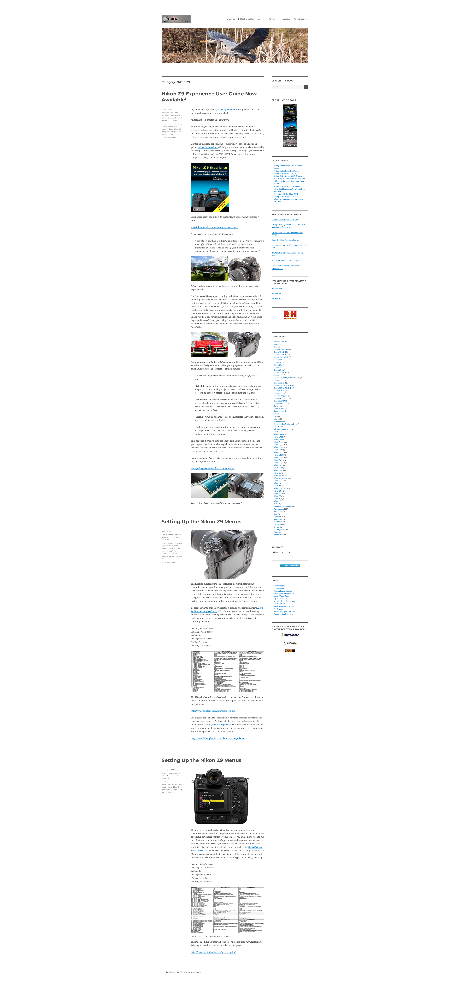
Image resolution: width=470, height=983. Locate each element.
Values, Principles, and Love (284, 612)
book (164, 124)
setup (164, 556)
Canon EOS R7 (279, 391)
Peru (275, 504)
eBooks (170, 113)
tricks (180, 132)
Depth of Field (279, 409)
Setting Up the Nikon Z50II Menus (287, 174)
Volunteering (279, 535)
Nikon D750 (278, 460)
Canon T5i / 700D (280, 403)
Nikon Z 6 (277, 483)
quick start (168, 553)
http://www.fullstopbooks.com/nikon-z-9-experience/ (218, 738)
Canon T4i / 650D (280, 401)
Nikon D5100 (279, 440)
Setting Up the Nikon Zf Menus (286, 197)
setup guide (171, 556)
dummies (170, 124)
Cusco (276, 406)
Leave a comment (169, 138)
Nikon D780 (278, 465)
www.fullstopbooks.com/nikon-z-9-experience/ (214, 227)
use (163, 134)
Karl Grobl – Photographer (284, 594)
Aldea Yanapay (279, 586)
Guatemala (278, 421)
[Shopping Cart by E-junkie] (290, 650)
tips (175, 132)
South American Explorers (284, 606)
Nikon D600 (278, 447)
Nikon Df (277, 473)
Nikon (179, 115)
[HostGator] (290, 635)
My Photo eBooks (280, 599)
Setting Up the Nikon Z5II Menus (286, 171)
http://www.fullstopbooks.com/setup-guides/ (213, 711)
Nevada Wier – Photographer (285, 601)
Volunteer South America (283, 614)
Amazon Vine (279, 342)
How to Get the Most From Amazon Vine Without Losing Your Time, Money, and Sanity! (289, 181)
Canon (276, 347)
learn (171, 126)
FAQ (275, 416)
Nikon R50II (278, 481)
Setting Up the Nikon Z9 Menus (201, 522)
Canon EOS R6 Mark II (282, 385)
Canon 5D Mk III (280, 355)
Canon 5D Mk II (280, 352)
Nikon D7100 (279, 455)
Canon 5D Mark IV (281, 349)
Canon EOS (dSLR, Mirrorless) (285, 378)
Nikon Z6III (278, 494)
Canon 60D (278, 360)
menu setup (166, 551)
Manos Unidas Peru (281, 596)
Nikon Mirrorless (168, 118)
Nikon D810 (278, 468)
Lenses (276, 427)
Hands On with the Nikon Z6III (286, 194)
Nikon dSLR (278, 476)
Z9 (175, 134)
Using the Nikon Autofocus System (285, 240)
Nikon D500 (278, 437)
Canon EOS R (279, 380)
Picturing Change (168, 972)
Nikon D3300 (279, 434)
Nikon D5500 (279, 445)
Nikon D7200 (279, 458)
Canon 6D (277, 362)
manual (177, 126)
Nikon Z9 (178, 118)
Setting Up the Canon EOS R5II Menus (288, 176)
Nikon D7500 (279, 463)
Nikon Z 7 (277, 486)
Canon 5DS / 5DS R (281, 357)
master (164, 129)
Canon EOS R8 (279, 393)
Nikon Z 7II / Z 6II (281, 488)
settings (170, 132)
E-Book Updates (246, 19)
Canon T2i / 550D (280, 396)
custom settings (168, 543)
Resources (285, 19)
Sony (276, 514)
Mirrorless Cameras (169, 115)
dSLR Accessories (280, 411)
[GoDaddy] (290, 643)
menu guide (167, 548)
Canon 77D (278, 367)
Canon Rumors (279, 588)
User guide (169, 134)
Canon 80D (278, 375)
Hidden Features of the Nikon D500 (285, 261)
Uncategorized (279, 530)
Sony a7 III (278, 517)
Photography (167, 120)
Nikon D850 (278, 470)
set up (164, 132)
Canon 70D (278, 365)
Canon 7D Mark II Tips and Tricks (285, 219)
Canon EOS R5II (280, 383)
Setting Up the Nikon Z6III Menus (287, 186)
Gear (260, 19)
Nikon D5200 (279, 442)
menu (176, 546)
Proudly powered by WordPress (189, 972)
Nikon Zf (277, 501)
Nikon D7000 (279, 452)
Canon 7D (277, 370)
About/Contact (301, 19)
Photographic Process (282, 506)
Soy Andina (278, 609)
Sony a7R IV (278, 522)
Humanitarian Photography (284, 424)
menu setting (177, 548)
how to (166, 126)
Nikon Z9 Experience (221, 724)
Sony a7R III (278, 519)
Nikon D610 (278, 450)
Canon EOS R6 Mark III (282, 388)
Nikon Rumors (279, 604)
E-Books (231, 19)
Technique (177, 120)
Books (164, 113)
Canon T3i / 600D (280, 398)
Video (276, 532)
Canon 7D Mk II (280, 373)
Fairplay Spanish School (283, 591)
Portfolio (272, 19)
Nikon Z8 (277, 496)
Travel (276, 527)
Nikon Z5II (278, 491)
